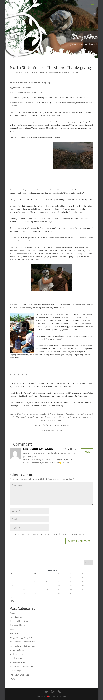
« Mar (12, 601)
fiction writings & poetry (20, 621)
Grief (12, 629)
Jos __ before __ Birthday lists (22, 641)
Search (88, 562)
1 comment (75, 72)
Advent (13, 613)
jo (13, 72)
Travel (64, 72)
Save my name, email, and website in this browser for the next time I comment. (48, 534)
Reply (87, 451)
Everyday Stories (37, 72)
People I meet (16, 658)
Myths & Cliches (17, 654)
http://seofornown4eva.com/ (38, 448)
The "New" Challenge (19, 674)
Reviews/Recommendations (22, 666)
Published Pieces (53, 72)
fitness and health (18, 625)
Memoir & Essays (17, 650)
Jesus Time (14, 633)
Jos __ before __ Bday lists (21, 637)
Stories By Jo (15, 670)
